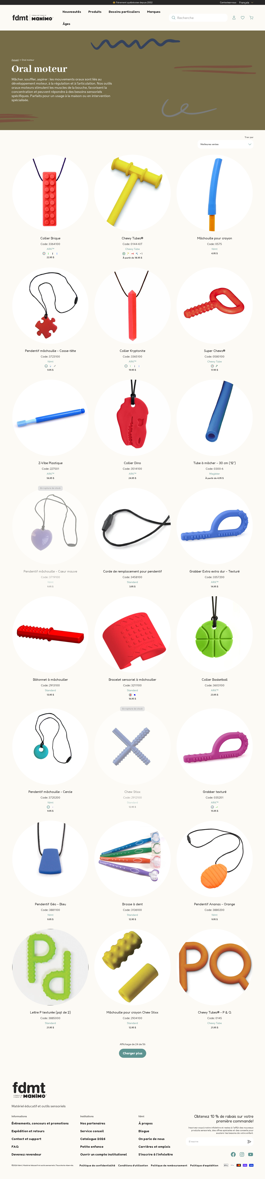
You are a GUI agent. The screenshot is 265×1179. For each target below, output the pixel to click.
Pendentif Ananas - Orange (214, 904)
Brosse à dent (132, 904)
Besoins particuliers (124, 12)
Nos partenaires (92, 1123)
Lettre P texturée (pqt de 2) (50, 1012)
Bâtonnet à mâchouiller (50, 679)
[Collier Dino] (132, 418)
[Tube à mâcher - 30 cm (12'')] (214, 418)
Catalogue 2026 (92, 1139)
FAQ (15, 1146)
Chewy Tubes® (132, 238)
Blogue (143, 1131)
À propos (145, 1123)
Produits (94, 12)
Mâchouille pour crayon (214, 238)
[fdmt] (33, 17)
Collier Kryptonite (132, 351)
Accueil (15, 60)
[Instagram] (242, 1154)
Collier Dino (132, 463)
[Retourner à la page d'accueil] (30, 1090)
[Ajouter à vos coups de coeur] (46, 193)
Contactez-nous (228, 2)
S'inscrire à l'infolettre (155, 1154)
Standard (132, 582)
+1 (141, 253)
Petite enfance (91, 1146)
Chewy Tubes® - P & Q (214, 1012)
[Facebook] (233, 1154)
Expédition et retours (28, 1131)
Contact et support (26, 1139)
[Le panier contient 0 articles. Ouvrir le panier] (251, 18)
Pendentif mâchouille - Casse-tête (50, 351)
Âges (66, 24)
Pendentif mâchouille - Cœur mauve (50, 571)
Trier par (249, 137)
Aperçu (136, 413)
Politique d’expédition (204, 1165)
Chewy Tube (132, 249)
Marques (153, 12)
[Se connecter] (234, 18)
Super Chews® (214, 351)
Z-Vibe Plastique (50, 463)
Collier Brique (50, 238)
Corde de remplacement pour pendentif (132, 571)
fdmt (214, 249)
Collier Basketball (215, 679)
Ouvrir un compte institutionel (103, 1154)
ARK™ (50, 249)
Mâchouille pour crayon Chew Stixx (132, 1012)
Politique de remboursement (169, 1165)
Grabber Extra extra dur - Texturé (214, 571)
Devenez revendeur (26, 1154)
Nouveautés (72, 12)
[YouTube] (250, 1154)
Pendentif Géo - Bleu (50, 904)
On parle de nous (151, 1139)
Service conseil (92, 1131)
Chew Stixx (132, 792)
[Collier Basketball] (214, 634)
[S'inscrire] (249, 1141)
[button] (46, 193)
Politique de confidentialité (97, 1165)
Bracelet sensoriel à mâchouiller (132, 679)
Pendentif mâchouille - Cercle (50, 792)
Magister (214, 473)
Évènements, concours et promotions (40, 1123)
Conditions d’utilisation (133, 1165)
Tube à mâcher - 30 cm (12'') (214, 463)
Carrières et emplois (154, 1146)
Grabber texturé (214, 792)
